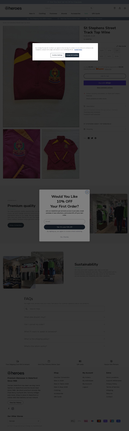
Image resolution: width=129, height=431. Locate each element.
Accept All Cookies (72, 55)
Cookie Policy (78, 49)
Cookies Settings (57, 55)
